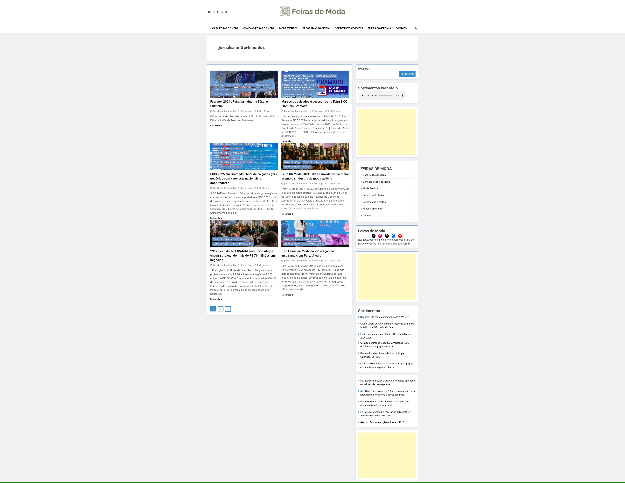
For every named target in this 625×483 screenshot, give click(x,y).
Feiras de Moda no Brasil (226, 94)
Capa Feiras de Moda (225, 28)
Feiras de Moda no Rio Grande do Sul (304, 89)
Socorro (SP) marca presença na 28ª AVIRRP (384, 317)
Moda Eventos (288, 28)
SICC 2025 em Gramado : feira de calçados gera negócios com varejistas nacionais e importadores (243, 178)
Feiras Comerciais (379, 28)
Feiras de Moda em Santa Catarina (249, 89)
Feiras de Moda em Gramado (299, 80)
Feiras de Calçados (326, 75)
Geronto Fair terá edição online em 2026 (382, 422)
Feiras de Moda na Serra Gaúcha (301, 85)
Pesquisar (363, 69)
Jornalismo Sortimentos (224, 111)
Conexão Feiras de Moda (258, 28)
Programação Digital (316, 28)
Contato (401, 28)
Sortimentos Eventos (349, 28)
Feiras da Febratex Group (258, 85)
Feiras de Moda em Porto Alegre (320, 162)
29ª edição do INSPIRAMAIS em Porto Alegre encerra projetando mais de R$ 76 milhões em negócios (242, 255)
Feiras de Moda (221, 89)
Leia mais (215, 125)
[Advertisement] (387, 132)
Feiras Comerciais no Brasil (227, 85)
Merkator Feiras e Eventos (298, 94)
